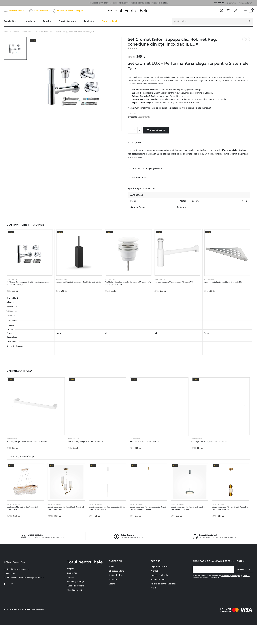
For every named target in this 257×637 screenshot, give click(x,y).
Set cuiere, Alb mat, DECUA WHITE (144, 441)
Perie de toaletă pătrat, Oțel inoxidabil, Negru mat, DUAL (78, 282)
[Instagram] (12, 584)
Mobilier (29, 21)
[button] (12, 405)
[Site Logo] (128, 10)
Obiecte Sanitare (66, 21)
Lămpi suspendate (13, 504)
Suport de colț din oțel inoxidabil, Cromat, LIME (223, 282)
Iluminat (88, 21)
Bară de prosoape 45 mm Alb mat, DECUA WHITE (26, 441)
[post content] (30, 253)
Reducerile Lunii (109, 21)
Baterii (46, 21)
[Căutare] (249, 21)
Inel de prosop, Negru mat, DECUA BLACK (85, 441)
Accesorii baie (144, 117)
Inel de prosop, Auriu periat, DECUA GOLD (208, 441)
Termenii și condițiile (230, 576)
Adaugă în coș (157, 130)
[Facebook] (4, 584)
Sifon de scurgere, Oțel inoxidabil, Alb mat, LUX (173, 282)
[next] (248, 39)
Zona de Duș (10, 21)
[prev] (244, 39)
